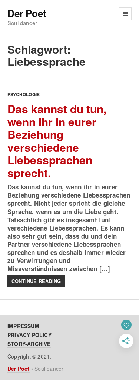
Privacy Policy (29, 335)
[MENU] (125, 13)
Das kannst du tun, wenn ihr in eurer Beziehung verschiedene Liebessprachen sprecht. (56, 141)
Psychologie (23, 94)
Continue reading (36, 281)
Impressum (23, 326)
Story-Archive (29, 343)
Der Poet (26, 13)
